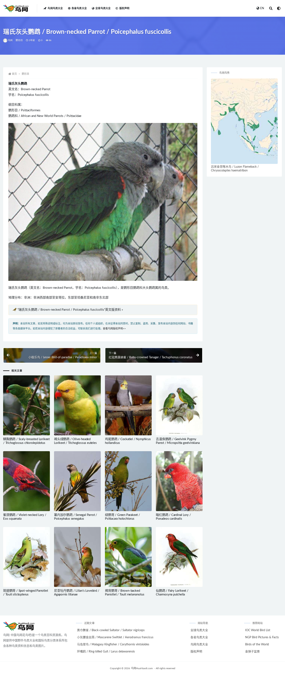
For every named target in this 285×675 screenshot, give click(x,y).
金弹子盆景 (252, 651)
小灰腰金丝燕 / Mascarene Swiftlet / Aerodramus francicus (115, 637)
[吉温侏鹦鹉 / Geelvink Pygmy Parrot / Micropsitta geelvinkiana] (179, 405)
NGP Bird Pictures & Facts (262, 637)
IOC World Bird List (257, 630)
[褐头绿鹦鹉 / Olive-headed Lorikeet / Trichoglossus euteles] (77, 405)
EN (262, 8)
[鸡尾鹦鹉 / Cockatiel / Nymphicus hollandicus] (128, 405)
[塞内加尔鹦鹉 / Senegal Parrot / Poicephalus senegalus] (77, 481)
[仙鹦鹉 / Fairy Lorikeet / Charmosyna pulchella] (179, 557)
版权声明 (124, 8)
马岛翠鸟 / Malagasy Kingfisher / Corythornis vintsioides (113, 644)
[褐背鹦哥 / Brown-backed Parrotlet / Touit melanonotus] (128, 557)
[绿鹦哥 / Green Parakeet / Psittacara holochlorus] (128, 481)
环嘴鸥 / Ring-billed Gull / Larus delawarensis (106, 651)
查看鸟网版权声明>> (114, 328)
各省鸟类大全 (79, 8)
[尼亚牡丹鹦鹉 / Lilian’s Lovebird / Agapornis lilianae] (77, 557)
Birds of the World (257, 644)
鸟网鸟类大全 (55, 8)
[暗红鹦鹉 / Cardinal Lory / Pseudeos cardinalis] (179, 481)
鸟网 (10, 40)
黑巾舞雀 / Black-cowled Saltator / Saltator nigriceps (111, 630)
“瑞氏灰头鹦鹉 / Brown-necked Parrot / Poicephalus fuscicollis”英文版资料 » (70, 309)
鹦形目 (19, 40)
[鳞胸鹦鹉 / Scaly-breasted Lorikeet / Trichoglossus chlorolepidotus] (26, 405)
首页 (14, 74)
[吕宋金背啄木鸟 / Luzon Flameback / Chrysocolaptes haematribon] (244, 121)
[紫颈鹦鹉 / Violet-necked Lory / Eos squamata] (26, 481)
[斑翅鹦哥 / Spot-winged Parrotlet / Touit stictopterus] (26, 557)
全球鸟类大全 (103, 8)
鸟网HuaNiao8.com (142, 668)
